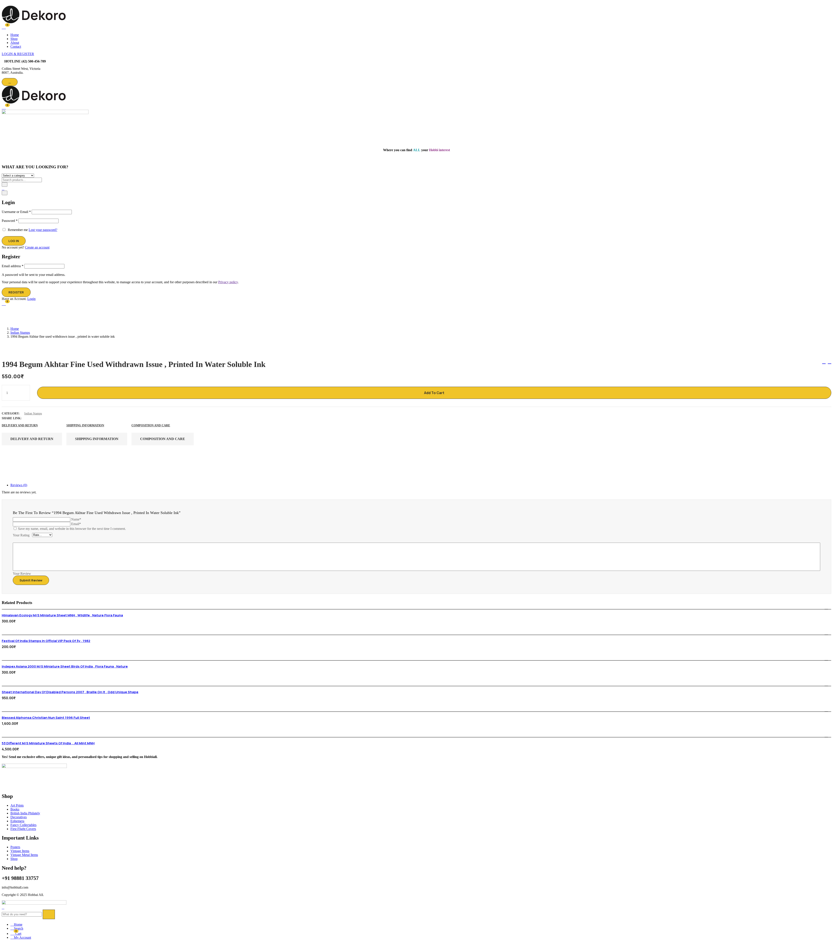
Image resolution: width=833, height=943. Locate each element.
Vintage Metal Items (24, 855)
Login (31, 299)
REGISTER (16, 292)
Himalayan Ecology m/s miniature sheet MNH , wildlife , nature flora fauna (62, 615)
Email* (76, 524)
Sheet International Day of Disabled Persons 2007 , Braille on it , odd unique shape (70, 692)
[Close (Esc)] (4, 193)
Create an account (37, 247)
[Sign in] (3, 188)
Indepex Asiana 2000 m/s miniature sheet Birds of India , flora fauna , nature (65, 666)
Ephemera (17, 821)
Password (10, 221)
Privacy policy (228, 282)
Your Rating (21, 535)
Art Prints (17, 805)
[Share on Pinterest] (59, 418)
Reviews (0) (18, 485)
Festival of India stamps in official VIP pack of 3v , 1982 (46, 640)
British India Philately (25, 813)
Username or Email (16, 212)
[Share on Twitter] (36, 418)
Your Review (22, 573)
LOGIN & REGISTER (18, 54)
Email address (12, 266)
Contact (15, 46)
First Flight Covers (23, 829)
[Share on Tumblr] (51, 418)
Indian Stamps (20, 332)
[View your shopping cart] (4, 26)
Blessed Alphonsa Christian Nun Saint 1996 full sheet (46, 717)
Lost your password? (43, 230)
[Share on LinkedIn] (44, 418)
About (14, 42)
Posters (15, 847)
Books (14, 809)
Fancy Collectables (23, 825)
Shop (14, 39)
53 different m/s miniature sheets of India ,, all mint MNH (48, 743)
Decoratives (18, 817)
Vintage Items (19, 851)
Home (14, 35)
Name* (76, 519)
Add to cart (434, 392)
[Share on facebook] (28, 418)
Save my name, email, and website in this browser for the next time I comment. (72, 528)
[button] (4, 107)
